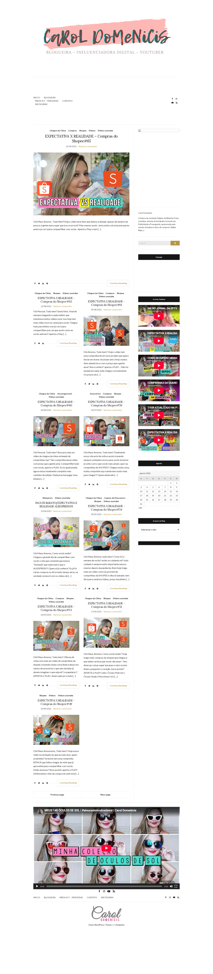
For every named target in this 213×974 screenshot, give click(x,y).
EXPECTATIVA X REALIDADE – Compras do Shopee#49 (56, 702)
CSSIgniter (120, 925)
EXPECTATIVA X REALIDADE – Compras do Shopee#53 (56, 608)
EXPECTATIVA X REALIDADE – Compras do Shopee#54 (106, 507)
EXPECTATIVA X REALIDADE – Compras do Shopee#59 (106, 403)
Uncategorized (64, 393)
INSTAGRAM (41, 104)
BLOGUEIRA (50, 97)
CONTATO (67, 101)
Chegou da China (58, 130)
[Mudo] (171, 886)
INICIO (36, 97)
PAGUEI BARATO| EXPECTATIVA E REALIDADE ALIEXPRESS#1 (56, 504)
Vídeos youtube (105, 130)
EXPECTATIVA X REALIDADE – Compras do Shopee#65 (81, 138)
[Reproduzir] (37, 886)
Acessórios (95, 393)
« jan (140, 507)
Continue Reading (118, 283)
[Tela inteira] (175, 886)
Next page (105, 794)
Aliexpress (47, 498)
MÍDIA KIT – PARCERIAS (46, 101)
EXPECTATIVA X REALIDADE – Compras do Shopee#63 (56, 299)
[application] (106, 848)
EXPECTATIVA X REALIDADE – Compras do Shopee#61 (106, 303)
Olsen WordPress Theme (100, 925)
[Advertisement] (126, 101)
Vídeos (92, 130)
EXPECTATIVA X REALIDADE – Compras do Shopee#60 (56, 403)
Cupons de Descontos (114, 498)
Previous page (57, 794)
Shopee (82, 130)
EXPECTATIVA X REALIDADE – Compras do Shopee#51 (106, 605)
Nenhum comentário (88, 146)
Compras (72, 130)
